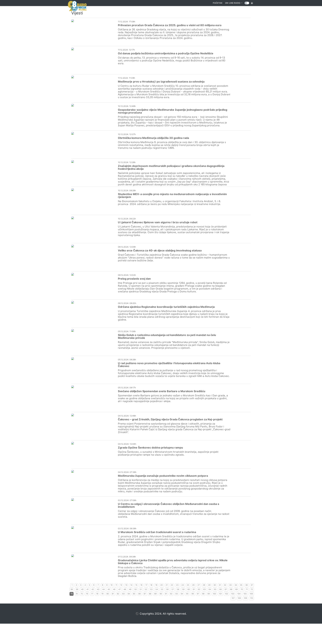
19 (156, 585)
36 (246, 585)
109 (245, 598)
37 (252, 585)
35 (241, 585)
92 (171, 594)
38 (71, 589)
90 (161, 594)
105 (245, 594)
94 (182, 594)
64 (210, 589)
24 (182, 585)
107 (233, 598)
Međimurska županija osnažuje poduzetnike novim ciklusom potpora (163, 475)
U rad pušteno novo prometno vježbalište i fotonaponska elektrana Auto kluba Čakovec (169, 364)
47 (119, 589)
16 (141, 585)
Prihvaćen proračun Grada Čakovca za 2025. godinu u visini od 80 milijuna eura (169, 25)
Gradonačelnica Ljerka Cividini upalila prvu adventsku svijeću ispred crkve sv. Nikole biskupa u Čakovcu (173, 562)
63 (204, 589)
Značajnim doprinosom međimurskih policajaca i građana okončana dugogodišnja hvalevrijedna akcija (171, 167)
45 (109, 589)
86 (139, 594)
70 (242, 589)
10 (112, 585)
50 (135, 589)
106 (251, 594)
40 (82, 589)
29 (209, 585)
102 (226, 594)
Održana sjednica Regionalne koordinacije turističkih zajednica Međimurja (166, 306)
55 (162, 589)
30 (214, 585)
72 (252, 589)
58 (178, 589)
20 (161, 585)
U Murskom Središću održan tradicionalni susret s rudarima (157, 532)
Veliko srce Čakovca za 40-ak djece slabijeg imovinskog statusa (160, 250)
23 (177, 585)
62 (199, 589)
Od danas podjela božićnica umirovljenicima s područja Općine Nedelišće (165, 53)
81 (113, 594)
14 (131, 585)
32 (225, 585)
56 (167, 589)
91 (166, 594)
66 (220, 589)
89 (155, 594)
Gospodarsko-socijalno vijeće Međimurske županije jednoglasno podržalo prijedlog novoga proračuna (172, 111)
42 (93, 589)
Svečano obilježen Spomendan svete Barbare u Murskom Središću (161, 391)
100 (214, 594)
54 (156, 589)
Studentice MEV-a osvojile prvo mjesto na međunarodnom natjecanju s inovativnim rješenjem (172, 195)
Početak (218, 3)
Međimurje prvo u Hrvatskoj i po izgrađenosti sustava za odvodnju (161, 81)
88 (150, 594)
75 (82, 594)
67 (226, 589)
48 (125, 589)
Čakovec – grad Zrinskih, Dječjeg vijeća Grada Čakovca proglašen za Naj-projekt (170, 419)
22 (172, 585)
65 (215, 589)
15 (136, 585)
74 (77, 594)
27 (199, 585)
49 (130, 589)
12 (121, 585)
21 (167, 585)
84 (129, 594)
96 (193, 594)
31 (220, 585)
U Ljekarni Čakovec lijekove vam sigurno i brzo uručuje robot (157, 222)
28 (204, 585)
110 (251, 598)
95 (187, 594)
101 (220, 594)
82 (118, 594)
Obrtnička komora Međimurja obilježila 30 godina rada (153, 138)
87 (145, 594)
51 (141, 589)
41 (88, 589)
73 (71, 594)
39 (77, 589)
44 (103, 589)
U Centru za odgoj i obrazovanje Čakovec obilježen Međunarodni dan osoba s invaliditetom (168, 505)
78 (97, 594)
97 (198, 594)
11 (116, 585)
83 (123, 594)
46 (114, 589)
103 (232, 594)
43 (98, 589)
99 (208, 594)
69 (236, 589)
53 (151, 589)
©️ (137, 613)
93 (176, 594)
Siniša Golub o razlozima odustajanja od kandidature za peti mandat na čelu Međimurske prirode (167, 336)
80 (107, 594)
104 (238, 594)
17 (146, 585)
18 (151, 585)
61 (194, 589)
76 (87, 594)
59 (183, 589)
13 (126, 585)
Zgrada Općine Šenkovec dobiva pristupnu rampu (150, 447)
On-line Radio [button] (233, 3)
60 (188, 589)
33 (230, 585)
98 (203, 594)
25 (188, 585)
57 (173, 589)
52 (146, 589)
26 (193, 585)
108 (239, 598)
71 (247, 589)
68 (231, 589)
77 (92, 594)
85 (134, 594)
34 (236, 585)
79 (102, 594)
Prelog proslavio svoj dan (134, 278)
